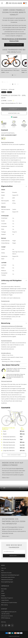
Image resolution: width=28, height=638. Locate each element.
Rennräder (4, 588)
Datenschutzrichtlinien (7, 579)
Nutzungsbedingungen (7, 581)
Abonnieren (13, 555)
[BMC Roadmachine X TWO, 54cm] (11, 61)
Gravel (2, 593)
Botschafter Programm (7, 598)
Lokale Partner (5, 600)
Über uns (3, 568)
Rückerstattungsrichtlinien (8, 577)
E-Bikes (3, 595)
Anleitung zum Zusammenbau (9, 602)
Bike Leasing (4, 604)
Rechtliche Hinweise (6, 572)
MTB (2, 591)
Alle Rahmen (4, 89)
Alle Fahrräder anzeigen (14, 44)
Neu (2, 138)
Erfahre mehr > (6, 477)
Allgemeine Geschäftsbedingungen (10, 575)
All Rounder (11, 89)
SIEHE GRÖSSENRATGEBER (14, 454)
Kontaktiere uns (14, 113)
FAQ (2, 570)
